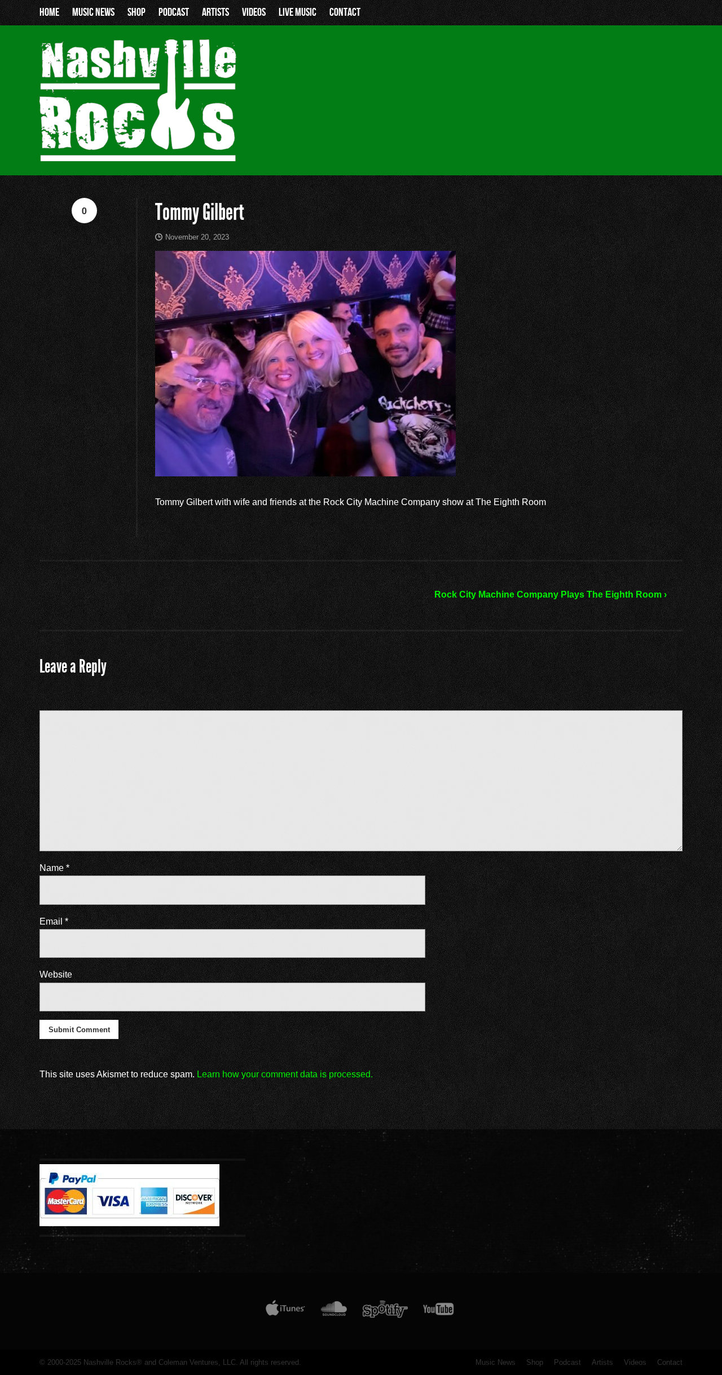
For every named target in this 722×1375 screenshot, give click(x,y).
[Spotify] (385, 1311)
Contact (344, 12)
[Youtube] (438, 1311)
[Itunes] (285, 1311)
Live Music (297, 12)
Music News (93, 12)
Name (54, 868)
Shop (136, 12)
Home (49, 12)
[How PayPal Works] (129, 1223)
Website (55, 974)
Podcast (174, 12)
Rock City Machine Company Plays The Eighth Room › (550, 594)
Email (53, 921)
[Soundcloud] (334, 1311)
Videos (254, 12)
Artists (215, 12)
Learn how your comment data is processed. (285, 1074)
